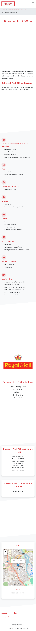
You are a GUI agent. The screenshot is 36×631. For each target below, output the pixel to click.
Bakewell (24, 10)
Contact (16, 617)
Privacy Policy (6, 617)
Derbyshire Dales (13, 10)
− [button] (5, 554)
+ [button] (5, 551)
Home (3, 10)
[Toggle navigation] (33, 3)
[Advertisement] (18, 44)
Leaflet (31, 585)
